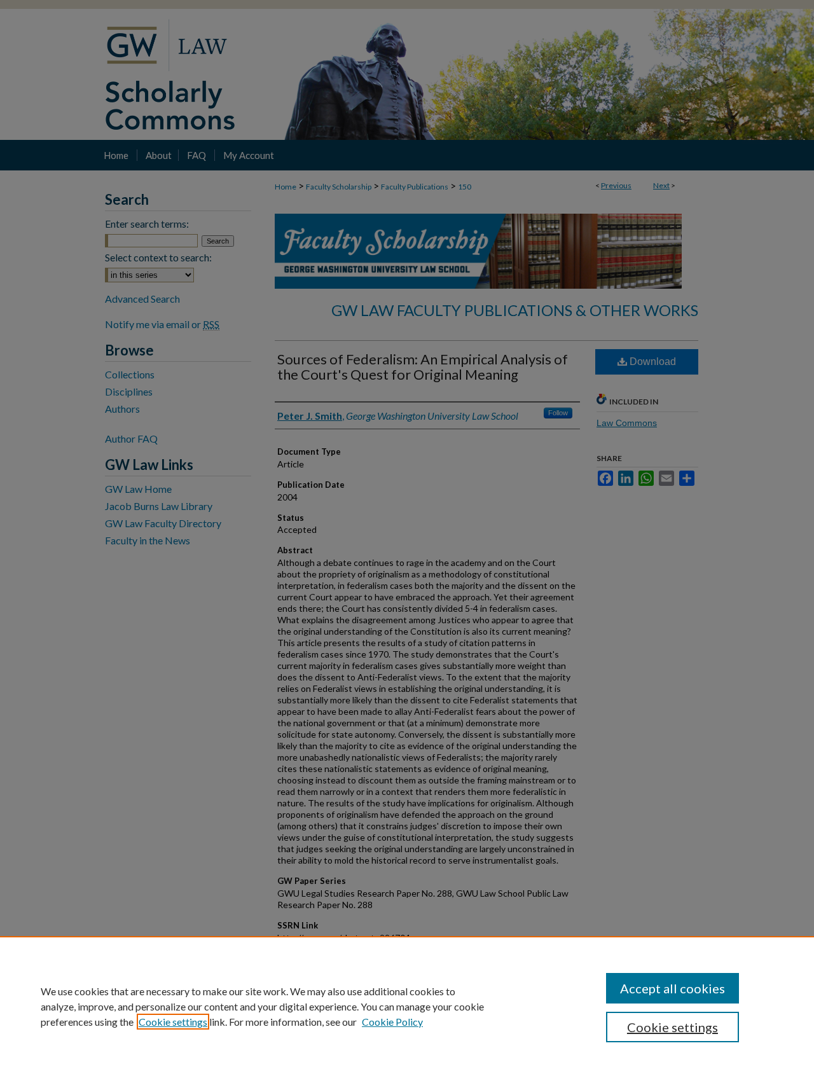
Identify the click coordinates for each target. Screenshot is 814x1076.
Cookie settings (173, 1022)
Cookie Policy (392, 1022)
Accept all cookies (672, 988)
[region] (407, 1006)
